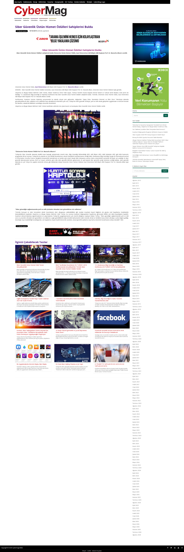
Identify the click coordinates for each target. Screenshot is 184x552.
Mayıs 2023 (136, 430)
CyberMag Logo (99, 2)
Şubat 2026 (136, 519)
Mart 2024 (136, 457)
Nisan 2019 (136, 298)
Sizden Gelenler (79, 2)
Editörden (42, 2)
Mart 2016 (136, 199)
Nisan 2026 (136, 524)
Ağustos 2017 (137, 245)
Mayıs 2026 (136, 527)
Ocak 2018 (136, 258)
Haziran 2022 (137, 400)
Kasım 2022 (136, 414)
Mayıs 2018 (136, 269)
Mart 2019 (136, 296)
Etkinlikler (34, 20)
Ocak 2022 (136, 387)
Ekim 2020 (136, 347)
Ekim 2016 (136, 218)
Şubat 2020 (136, 325)
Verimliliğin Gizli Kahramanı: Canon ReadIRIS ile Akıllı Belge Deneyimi (150, 156)
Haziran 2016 (137, 207)
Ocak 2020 (136, 323)
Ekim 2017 (136, 250)
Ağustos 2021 (137, 374)
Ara (166, 115)
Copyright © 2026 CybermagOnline (12, 548)
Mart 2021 (136, 360)
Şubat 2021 (136, 357)
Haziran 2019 (137, 304)
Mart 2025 (136, 489)
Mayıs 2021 (136, 366)
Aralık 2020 (136, 352)
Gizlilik (89, 551)
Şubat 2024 (136, 454)
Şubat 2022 (136, 390)
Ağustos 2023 (137, 438)
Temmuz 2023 (137, 435)
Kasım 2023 (136, 446)
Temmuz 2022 (137, 403)
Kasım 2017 (136, 253)
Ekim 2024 (136, 476)
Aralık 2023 (136, 449)
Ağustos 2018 (137, 277)
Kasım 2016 (136, 221)
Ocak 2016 (136, 194)
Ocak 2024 (136, 451)
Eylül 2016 (136, 215)
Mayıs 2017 (136, 237)
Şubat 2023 (136, 422)
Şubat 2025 (136, 486)
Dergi (35, 2)
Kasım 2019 (136, 317)
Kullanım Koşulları (97, 551)
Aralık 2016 (136, 223)
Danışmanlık (59, 2)
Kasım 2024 (136, 478)
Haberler (26, 20)
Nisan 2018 (136, 266)
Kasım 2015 (136, 188)
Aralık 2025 (136, 513)
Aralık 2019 (136, 320)
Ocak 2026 (136, 516)
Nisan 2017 (136, 234)
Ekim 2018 (136, 282)
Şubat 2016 (136, 196)
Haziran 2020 (137, 336)
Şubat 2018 (136, 261)
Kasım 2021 (136, 382)
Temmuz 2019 (137, 306)
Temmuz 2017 (137, 242)
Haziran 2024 (137, 465)
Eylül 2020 (136, 344)
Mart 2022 (136, 392)
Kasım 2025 (136, 511)
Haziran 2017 (137, 239)
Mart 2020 (136, 328)
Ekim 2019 (136, 315)
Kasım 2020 (136, 349)
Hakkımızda (27, 2)
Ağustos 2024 (137, 470)
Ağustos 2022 (137, 406)
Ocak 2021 (136, 355)
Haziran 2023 (137, 433)
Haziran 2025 (137, 497)
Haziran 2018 (137, 272)
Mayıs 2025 (136, 494)
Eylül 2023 (136, 441)
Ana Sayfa (18, 2)
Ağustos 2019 (137, 309)
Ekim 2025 (136, 508)
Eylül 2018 (136, 280)
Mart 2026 (136, 521)
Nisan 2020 (136, 331)
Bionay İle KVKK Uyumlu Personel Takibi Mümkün (147, 137)
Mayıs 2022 (136, 398)
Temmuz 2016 (137, 210)
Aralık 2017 (136, 255)
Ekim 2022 (136, 411)
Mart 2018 (136, 263)
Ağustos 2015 (137, 180)
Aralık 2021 (136, 384)
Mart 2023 (136, 425)
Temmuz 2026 (137, 532)
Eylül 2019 (136, 312)
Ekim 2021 (136, 379)
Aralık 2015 (136, 191)
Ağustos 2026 (137, 535)
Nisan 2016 (136, 202)
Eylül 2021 (136, 376)
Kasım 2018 (136, 285)
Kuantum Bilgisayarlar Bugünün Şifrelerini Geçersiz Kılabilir (150, 132)
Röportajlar (43, 20)
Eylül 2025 (136, 505)
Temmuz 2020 (137, 339)
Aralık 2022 (136, 417)
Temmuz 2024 (137, 468)
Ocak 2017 (136, 226)
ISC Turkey (69, 2)
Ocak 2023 (136, 419)
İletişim (89, 2)
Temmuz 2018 (137, 274)
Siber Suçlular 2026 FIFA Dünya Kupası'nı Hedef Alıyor (149, 135)
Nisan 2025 (136, 492)
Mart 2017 (136, 231)
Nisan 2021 (136, 363)
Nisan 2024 (136, 460)
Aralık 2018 (136, 288)
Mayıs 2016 (136, 204)
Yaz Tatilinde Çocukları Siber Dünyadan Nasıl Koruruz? (149, 129)
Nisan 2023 (136, 427)
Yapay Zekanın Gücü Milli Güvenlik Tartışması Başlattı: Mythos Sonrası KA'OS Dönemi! (148, 147)
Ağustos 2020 (137, 341)
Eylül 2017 (136, 247)
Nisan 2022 (136, 395)
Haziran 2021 (137, 368)
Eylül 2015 (136, 183)
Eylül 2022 (136, 408)
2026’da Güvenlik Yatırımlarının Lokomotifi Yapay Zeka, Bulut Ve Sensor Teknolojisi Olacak (149, 160)
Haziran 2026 (137, 529)
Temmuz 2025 (137, 500)
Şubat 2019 (136, 293)
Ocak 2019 (136, 290)
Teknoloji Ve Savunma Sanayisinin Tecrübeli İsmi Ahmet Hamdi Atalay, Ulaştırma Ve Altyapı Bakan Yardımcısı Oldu (150, 126)
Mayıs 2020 (136, 333)
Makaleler (18, 20)
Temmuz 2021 (137, 371)
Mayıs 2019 (136, 301)
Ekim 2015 (136, 186)
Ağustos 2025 (137, 502)
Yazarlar (50, 2)
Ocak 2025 (136, 484)
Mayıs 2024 (136, 462)
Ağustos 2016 (137, 212)
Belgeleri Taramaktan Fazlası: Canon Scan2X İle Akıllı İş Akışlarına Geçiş (149, 151)
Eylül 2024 (136, 473)
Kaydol (165, 171)
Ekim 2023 (136, 443)
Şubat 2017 (136, 229)
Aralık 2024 (136, 481)
